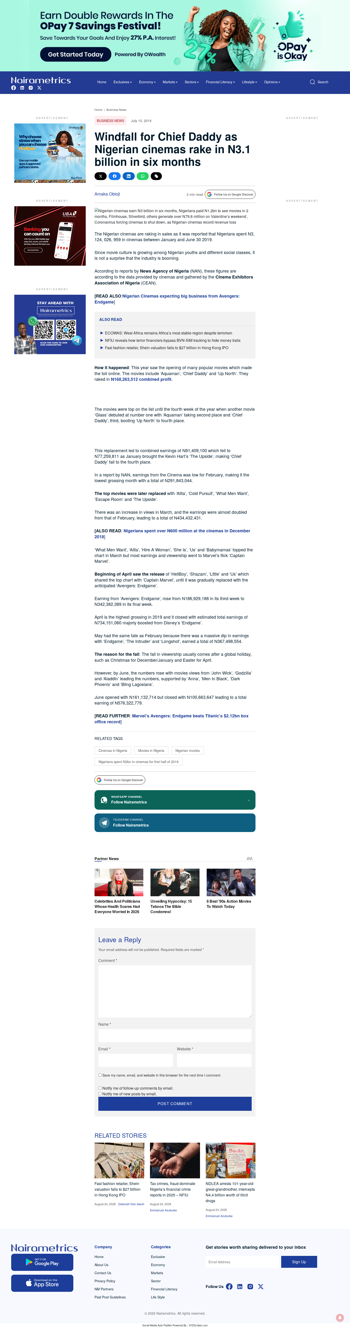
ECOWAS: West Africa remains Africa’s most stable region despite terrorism (168, 333)
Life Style (158, 1297)
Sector (156, 1280)
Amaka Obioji (107, 194)
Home (101, 81)
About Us (101, 1264)
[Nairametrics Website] (41, 79)
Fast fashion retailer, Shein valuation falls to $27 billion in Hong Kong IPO (166, 347)
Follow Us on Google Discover (233, 194)
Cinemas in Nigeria (113, 750)
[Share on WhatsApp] (143, 176)
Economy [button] (146, 81)
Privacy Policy (105, 1280)
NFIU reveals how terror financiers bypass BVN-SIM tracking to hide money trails (172, 340)
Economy (158, 1264)
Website (185, 1049)
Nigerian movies (187, 750)
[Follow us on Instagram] (30, 87)
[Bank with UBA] (50, 236)
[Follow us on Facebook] (13, 87)
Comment (107, 960)
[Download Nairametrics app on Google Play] (42, 1262)
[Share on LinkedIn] (129, 176)
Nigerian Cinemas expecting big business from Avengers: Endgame (167, 299)
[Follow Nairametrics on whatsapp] (50, 324)
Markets (157, 1272)
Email (104, 1049)
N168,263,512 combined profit (141, 379)
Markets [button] (169, 81)
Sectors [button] (190, 81)
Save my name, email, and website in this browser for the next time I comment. (161, 1075)
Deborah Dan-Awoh (131, 1204)
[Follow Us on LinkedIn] (239, 1286)
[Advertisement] (300, 153)
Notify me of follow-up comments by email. (137, 1088)
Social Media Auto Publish (157, 1325)
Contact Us (103, 1272)
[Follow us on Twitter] (39, 87)
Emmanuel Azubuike (163, 1210)
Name (104, 1024)
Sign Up (299, 1261)
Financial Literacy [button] (219, 81)
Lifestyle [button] (248, 81)
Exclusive (158, 1256)
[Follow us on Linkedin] (22, 87)
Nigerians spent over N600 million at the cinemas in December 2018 (172, 534)
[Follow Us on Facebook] (229, 1286)
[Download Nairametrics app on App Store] (42, 1283)
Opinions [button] (271, 81)
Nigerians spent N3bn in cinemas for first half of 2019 (139, 761)
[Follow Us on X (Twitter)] (260, 1286)
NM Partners (104, 1289)
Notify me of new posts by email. (129, 1094)
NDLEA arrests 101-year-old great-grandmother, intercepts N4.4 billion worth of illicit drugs (230, 1192)
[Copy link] (156, 176)
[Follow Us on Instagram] (250, 1286)
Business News (116, 110)
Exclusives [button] (121, 81)
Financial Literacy (164, 1289)
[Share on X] (101, 176)
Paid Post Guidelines (110, 1297)
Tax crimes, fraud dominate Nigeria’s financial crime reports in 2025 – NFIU (172, 1189)
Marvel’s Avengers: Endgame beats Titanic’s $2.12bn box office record (172, 719)
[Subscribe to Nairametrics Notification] (340, 1318)
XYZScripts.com (198, 1325)
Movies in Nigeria (151, 750)
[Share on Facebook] (115, 176)
